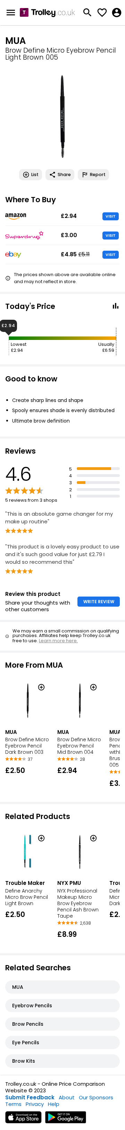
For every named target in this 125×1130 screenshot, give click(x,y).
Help (53, 1104)
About (67, 1097)
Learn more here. (58, 640)
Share (64, 174)
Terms (13, 1104)
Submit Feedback (30, 1097)
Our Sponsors (96, 1097)
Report (98, 174)
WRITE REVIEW (98, 602)
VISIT (111, 216)
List (35, 174)
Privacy (35, 1104)
